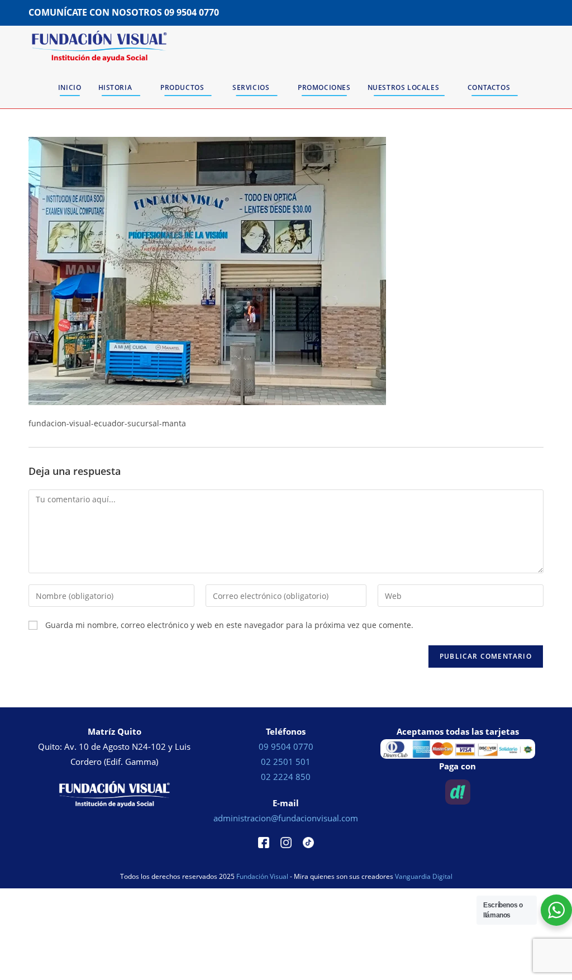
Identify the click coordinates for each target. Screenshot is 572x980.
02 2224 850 (286, 776)
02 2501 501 (286, 761)
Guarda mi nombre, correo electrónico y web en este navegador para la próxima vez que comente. (229, 625)
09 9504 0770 (191, 12)
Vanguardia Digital (423, 876)
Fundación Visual (262, 876)
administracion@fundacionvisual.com (285, 818)
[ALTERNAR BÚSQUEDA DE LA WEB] (541, 87)
